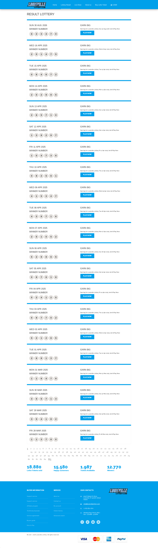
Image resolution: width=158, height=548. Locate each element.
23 (105, 449)
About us (88, 5)
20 (94, 449)
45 (95, 452)
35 (55, 452)
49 (111, 452)
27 (121, 449)
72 (101, 456)
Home (55, 5)
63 (65, 456)
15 (74, 449)
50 (115, 452)
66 (77, 456)
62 (61, 456)
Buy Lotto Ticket (101, 5)
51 (119, 452)
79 (129, 456)
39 (71, 452)
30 (35, 452)
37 (63, 452)
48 (107, 452)
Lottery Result (66, 5)
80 (29, 459)
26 (117, 449)
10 (56, 449)
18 (86, 449)
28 (125, 449)
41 (79, 452)
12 (63, 449)
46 (99, 452)
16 (78, 449)
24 (109, 449)
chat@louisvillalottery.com (91, 504)
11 (59, 449)
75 (113, 456)
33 (47, 452)
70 (93, 456)
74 (109, 456)
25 (113, 449)
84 (45, 459)
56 (37, 456)
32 (43, 452)
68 (85, 456)
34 (51, 452)
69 (89, 456)
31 (39, 452)
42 (83, 452)
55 (33, 456)
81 (33, 459)
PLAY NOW (87, 33)
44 (91, 452)
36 (59, 452)
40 (75, 452)
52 (123, 452)
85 (49, 459)
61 (57, 456)
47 (103, 452)
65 (73, 456)
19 (90, 449)
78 (125, 456)
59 (49, 456)
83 (41, 459)
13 (67, 449)
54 (29, 456)
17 (82, 449)
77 (121, 456)
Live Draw (78, 5)
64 (69, 456)
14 (71, 449)
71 (97, 456)
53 (127, 452)
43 (87, 452)
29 (31, 452)
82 (37, 459)
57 (41, 456)
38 (67, 452)
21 (97, 449)
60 (53, 456)
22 (101, 449)
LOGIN (114, 5)
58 (45, 456)
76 (117, 456)
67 (81, 456)
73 (105, 456)
